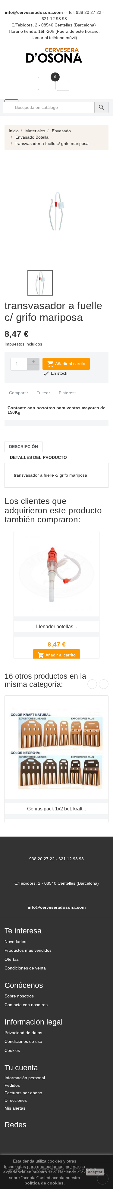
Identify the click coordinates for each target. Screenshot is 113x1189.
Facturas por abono (23, 1092)
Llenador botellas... (56, 626)
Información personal (25, 1077)
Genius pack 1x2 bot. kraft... (56, 808)
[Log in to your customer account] (63, 86)
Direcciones (16, 1100)
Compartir (18, 392)
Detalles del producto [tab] (38, 457)
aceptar (95, 1171)
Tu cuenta (21, 1068)
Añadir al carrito (66, 363)
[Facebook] (12, 1137)
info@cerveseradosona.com (34, 12)
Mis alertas (15, 1108)
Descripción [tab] (23, 446)
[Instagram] (40, 1137)
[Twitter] (26, 1137)
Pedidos (12, 1085)
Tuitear (43, 392)
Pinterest (67, 392)
